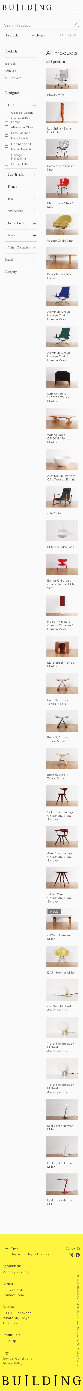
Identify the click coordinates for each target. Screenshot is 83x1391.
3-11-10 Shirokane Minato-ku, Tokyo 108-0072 (17, 1318)
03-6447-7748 (13, 1290)
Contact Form (13, 1295)
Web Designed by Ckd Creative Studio (78, 1343)
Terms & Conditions (17, 1358)
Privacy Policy (12, 1363)
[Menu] (77, 7)
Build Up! (10, 1341)
